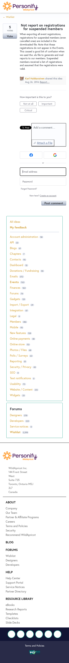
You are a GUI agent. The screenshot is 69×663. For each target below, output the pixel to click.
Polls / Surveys (19, 355)
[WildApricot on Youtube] (39, 634)
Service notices (19, 426)
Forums (14, 293)
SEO (12, 372)
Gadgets (15, 299)
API (12, 242)
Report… (45, 82)
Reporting (16, 361)
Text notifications (20, 378)
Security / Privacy (20, 367)
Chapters (15, 253)
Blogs (13, 248)
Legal (13, 316)
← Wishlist (8, 17)
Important (48, 104)
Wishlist (15, 432)
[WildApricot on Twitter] (21, 634)
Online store (17, 344)
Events (14, 282)
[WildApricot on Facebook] (11, 634)
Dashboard (16, 265)
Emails (14, 276)
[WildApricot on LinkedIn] (30, 634)
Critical (31, 110)
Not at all (30, 104)
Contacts (15, 259)
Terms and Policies (34, 645)
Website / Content (21, 389)
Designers (16, 415)
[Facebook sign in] (31, 155)
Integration (16, 310)
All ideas (15, 221)
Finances (15, 287)
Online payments (20, 338)
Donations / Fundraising (25, 270)
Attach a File (44, 143)
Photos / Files (18, 350)
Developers (17, 421)
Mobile (14, 327)
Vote (10, 36)
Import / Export (19, 304)
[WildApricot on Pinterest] (48, 634)
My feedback (18, 227)
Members (15, 321)
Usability (15, 384)
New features (18, 333)
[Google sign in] (55, 155)
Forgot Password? (29, 188)
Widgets (15, 395)
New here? (43, 195)
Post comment (53, 203)
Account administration (24, 237)
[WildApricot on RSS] (57, 634)
